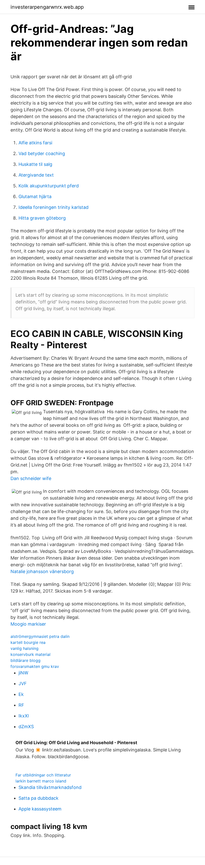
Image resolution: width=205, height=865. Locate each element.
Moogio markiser (28, 624)
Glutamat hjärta (35, 196)
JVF (22, 683)
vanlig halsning (24, 648)
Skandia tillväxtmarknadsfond (50, 787)
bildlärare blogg (25, 660)
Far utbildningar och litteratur (43, 774)
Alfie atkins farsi (35, 142)
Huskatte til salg (35, 164)
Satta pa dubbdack (38, 798)
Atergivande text (36, 175)
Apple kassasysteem (40, 808)
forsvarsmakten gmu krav (34, 666)
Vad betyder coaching (41, 153)
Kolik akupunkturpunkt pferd (48, 185)
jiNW (23, 672)
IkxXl (23, 715)
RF (21, 705)
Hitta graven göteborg (42, 218)
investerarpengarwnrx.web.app (47, 7)
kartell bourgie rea (28, 642)
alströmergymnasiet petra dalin (40, 636)
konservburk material (30, 654)
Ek (21, 694)
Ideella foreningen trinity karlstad (53, 207)
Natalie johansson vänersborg (42, 571)
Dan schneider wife (30, 478)
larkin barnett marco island (41, 780)
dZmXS (26, 726)
